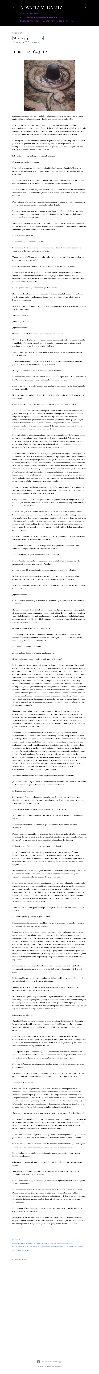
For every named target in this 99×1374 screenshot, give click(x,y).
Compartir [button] (16, 1239)
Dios (66, 1243)
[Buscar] (85, 7)
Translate (34, 41)
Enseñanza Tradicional (30, 21)
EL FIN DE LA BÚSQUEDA (22, 1247)
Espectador (46, 1247)
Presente (80, 1247)
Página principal (27, 18)
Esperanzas (63, 1247)
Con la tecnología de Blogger (51, 1362)
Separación (16, 1250)
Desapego (60, 1243)
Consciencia (51, 1243)
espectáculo (37, 1247)
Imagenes (72, 1247)
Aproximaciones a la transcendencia (33, 1243)
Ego (70, 1243)
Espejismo (55, 1247)
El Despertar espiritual (47, 18)
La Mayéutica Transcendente (56, 21)
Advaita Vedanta (41, 8)
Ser (22, 1250)
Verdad (27, 1250)
